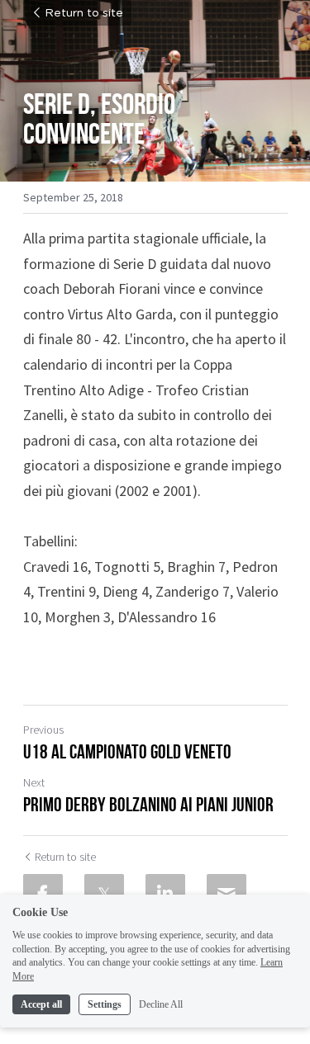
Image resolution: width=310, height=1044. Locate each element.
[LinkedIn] (165, 894)
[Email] (226, 894)
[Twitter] (104, 894)
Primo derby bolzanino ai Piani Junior (148, 804)
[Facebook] (43, 894)
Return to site (84, 13)
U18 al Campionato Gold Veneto (127, 752)
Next (34, 782)
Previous (43, 729)
